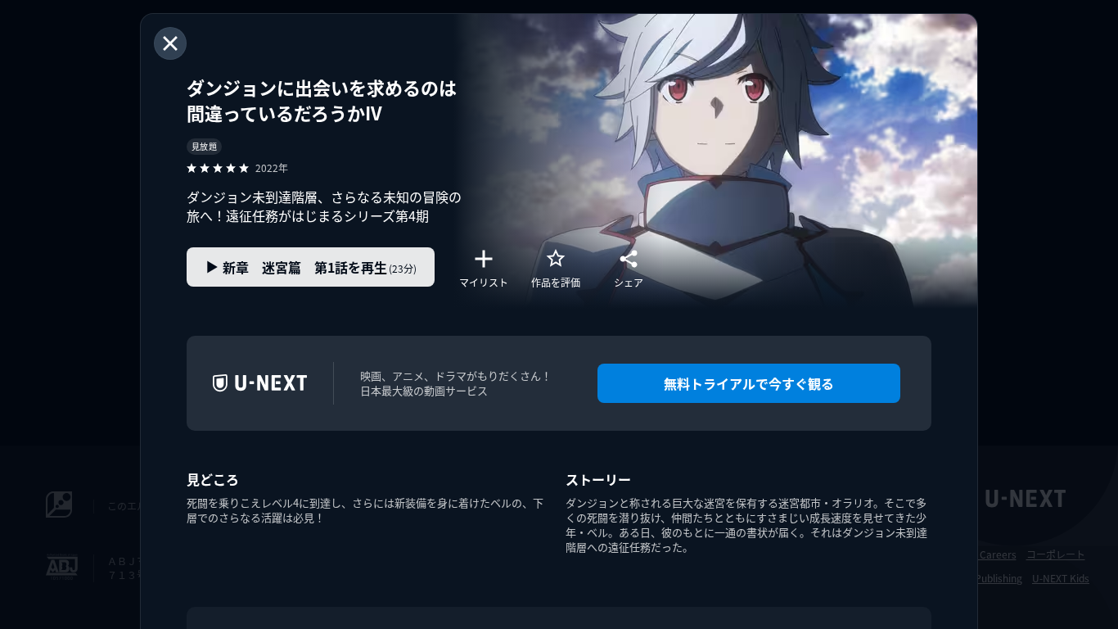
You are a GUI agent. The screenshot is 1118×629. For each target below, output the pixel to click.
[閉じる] (170, 43)
